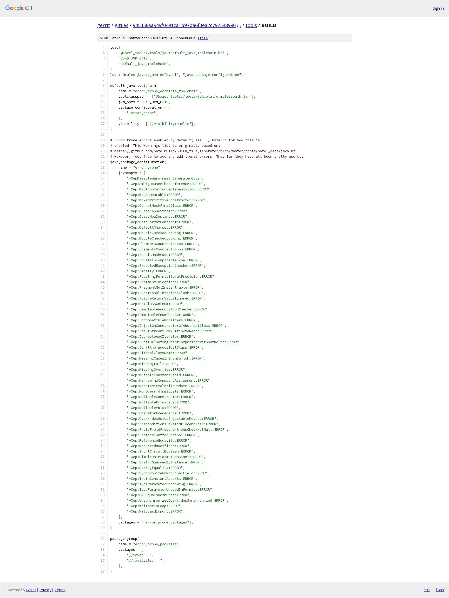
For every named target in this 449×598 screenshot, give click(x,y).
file (204, 38)
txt (427, 589)
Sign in (438, 8)
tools (251, 25)
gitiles (121, 25)
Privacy (45, 589)
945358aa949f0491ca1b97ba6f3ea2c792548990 (184, 25)
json (439, 589)
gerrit (103, 25)
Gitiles (31, 589)
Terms (60, 589)
